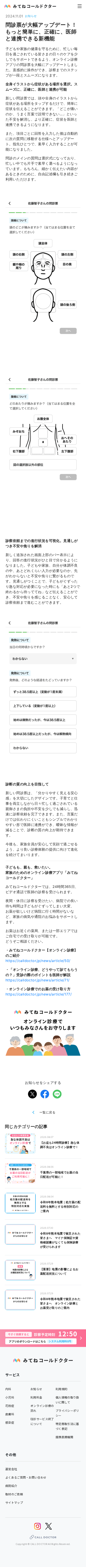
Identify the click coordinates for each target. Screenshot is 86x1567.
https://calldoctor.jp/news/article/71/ (38, 980)
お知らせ (36, 1389)
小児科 (9, 1397)
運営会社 (11, 1469)
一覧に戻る (47, 1112)
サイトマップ (14, 1502)
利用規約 (61, 1389)
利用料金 (36, 1397)
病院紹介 (11, 1486)
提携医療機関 (64, 1437)
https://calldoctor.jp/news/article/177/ (39, 994)
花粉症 (9, 1406)
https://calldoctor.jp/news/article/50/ (38, 960)
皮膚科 (9, 1414)
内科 (8, 1389)
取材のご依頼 (14, 1494)
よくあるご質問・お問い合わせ (25, 1477)
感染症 (9, 1422)
